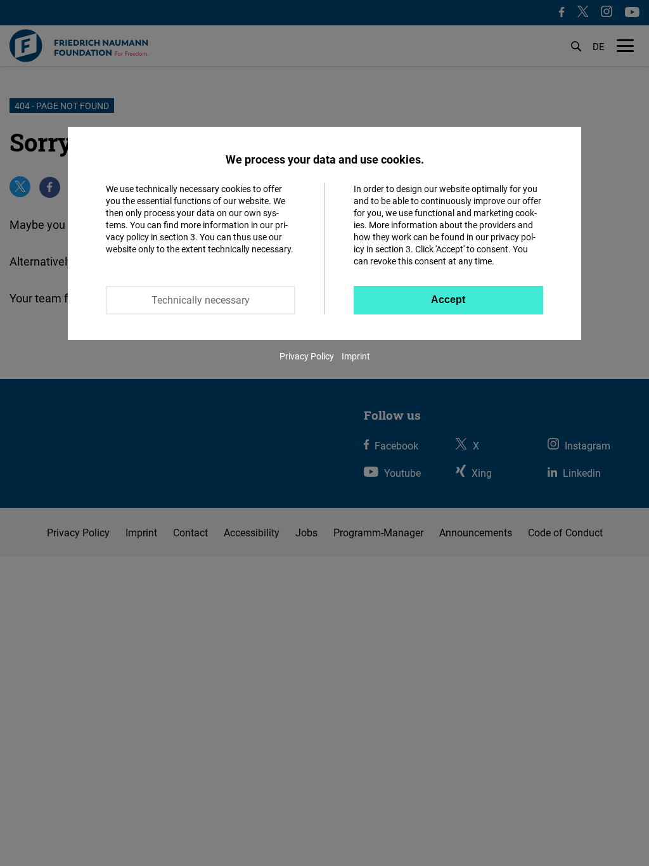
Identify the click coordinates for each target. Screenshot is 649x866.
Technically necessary (200, 300)
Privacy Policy (307, 356)
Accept (448, 299)
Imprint (356, 356)
